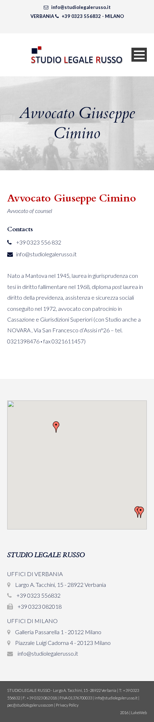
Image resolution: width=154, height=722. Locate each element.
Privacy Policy (67, 705)
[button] (56, 427)
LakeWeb (139, 712)
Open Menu (139, 55)
